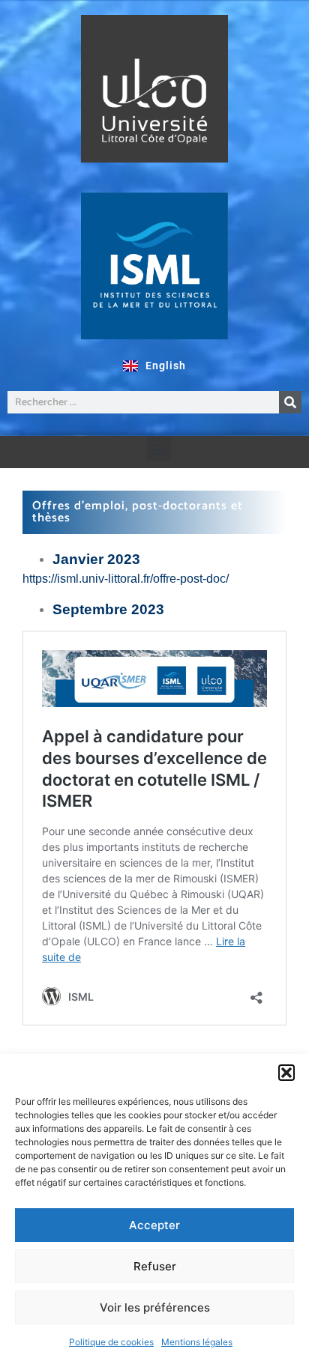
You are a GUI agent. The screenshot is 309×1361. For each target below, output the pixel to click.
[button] (286, 1072)
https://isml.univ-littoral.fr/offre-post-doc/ (125, 578)
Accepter (154, 1225)
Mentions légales (196, 1342)
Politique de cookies (111, 1342)
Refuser (155, 1266)
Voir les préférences (155, 1307)
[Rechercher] (290, 402)
